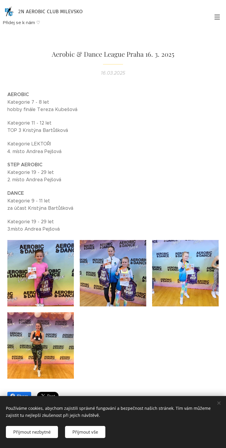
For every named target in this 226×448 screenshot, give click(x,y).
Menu (217, 17)
